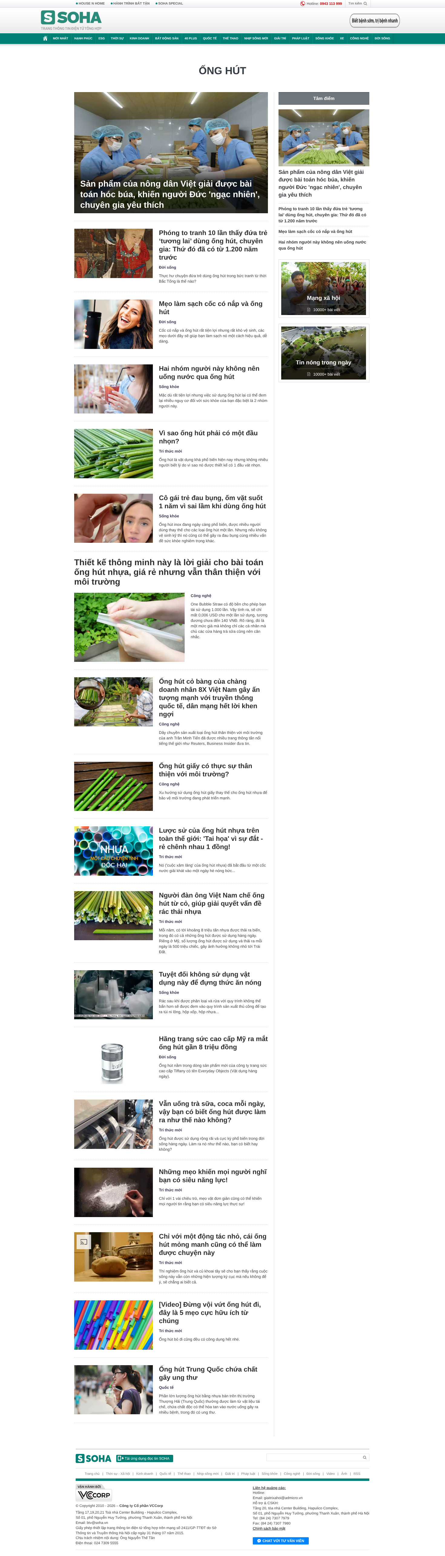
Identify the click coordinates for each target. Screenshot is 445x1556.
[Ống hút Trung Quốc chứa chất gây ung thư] (113, 1390)
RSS (357, 1473)
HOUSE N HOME (92, 3)
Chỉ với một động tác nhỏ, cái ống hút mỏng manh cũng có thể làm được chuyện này (212, 1244)
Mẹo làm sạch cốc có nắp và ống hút (210, 308)
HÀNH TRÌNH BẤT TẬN (132, 3)
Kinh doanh (139, 38)
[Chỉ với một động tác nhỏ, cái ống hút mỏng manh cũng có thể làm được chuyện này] (113, 1257)
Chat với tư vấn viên (283, 1541)
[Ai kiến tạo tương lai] (373, 20)
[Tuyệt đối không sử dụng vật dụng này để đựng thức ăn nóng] (113, 995)
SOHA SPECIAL (170, 3)
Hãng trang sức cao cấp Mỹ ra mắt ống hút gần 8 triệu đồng (213, 1043)
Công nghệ (359, 38)
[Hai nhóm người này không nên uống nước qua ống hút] (113, 389)
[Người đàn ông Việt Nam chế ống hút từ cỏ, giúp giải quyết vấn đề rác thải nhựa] (113, 916)
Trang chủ (92, 1473)
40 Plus (191, 38)
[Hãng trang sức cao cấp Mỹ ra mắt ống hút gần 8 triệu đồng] (113, 1059)
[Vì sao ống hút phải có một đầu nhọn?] (113, 453)
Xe (342, 38)
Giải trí (280, 38)
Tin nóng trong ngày (323, 363)
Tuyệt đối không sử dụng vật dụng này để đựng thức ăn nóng (210, 978)
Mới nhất (60, 38)
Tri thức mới (170, 451)
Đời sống (382, 38)
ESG (101, 38)
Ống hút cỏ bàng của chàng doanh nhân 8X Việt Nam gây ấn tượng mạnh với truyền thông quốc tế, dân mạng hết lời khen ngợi (209, 698)
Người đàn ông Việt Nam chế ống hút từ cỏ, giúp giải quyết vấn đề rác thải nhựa (212, 903)
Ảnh (344, 1473)
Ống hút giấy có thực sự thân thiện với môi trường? (205, 770)
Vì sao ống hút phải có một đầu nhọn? (208, 437)
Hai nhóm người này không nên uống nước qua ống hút (209, 372)
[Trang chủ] (71, 20)
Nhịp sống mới (256, 38)
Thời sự (117, 38)
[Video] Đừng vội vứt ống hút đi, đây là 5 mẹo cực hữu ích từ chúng (210, 1313)
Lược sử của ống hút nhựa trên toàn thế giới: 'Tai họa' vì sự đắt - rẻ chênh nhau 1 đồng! (211, 839)
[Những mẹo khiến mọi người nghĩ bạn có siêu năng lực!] (113, 1192)
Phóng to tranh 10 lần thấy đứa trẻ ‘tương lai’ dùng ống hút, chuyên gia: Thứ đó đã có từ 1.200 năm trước (213, 245)
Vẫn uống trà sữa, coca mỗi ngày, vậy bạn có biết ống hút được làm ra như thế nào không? (212, 1112)
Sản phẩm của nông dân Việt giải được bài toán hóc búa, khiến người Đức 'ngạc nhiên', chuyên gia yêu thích (170, 194)
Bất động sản (167, 38)
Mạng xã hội (323, 298)
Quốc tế (210, 38)
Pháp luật (300, 38)
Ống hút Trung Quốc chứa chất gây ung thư (208, 1373)
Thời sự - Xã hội (118, 1473)
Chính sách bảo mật (269, 1528)
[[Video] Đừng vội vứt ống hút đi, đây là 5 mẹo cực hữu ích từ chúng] (113, 1325)
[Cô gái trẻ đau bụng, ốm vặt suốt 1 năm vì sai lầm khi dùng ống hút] (113, 518)
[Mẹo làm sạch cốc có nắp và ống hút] (113, 324)
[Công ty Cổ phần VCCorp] (149, 1492)
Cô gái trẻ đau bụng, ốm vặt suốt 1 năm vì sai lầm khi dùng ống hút (212, 502)
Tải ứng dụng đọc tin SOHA (147, 1458)
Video (330, 1473)
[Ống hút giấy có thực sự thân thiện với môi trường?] (113, 786)
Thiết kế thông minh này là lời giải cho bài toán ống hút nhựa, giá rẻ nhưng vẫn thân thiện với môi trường (168, 572)
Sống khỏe (324, 38)
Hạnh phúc (83, 38)
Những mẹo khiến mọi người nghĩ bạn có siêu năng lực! (213, 1176)
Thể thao (230, 38)
